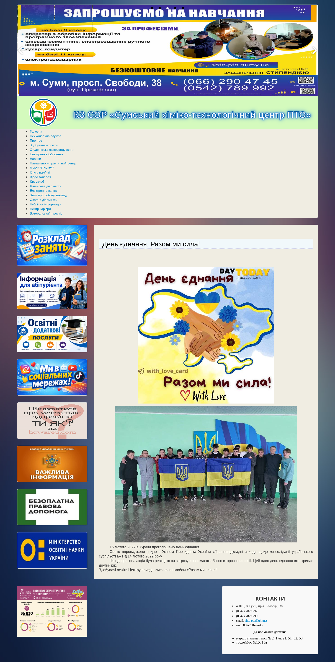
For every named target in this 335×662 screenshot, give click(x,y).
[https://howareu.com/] (52, 421)
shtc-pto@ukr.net (256, 620)
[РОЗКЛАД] (52, 245)
